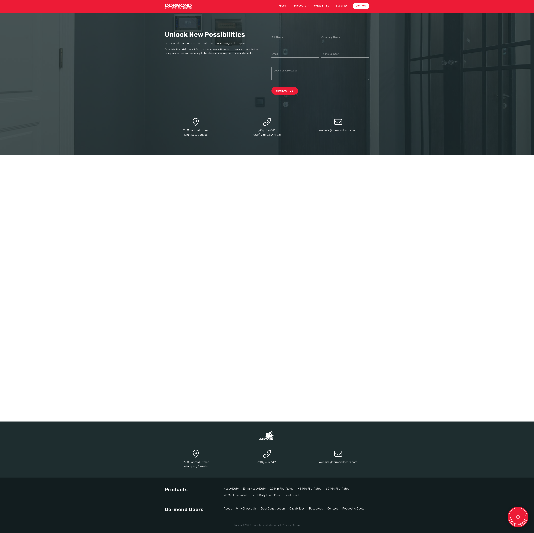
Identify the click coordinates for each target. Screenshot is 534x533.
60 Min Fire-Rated (337, 488)
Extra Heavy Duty (254, 488)
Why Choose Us (246, 508)
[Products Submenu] (308, 6)
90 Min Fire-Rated (235, 495)
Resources (341, 6)
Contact (332, 508)
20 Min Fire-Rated (282, 488)
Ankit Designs (294, 525)
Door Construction (273, 508)
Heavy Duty (231, 488)
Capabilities (321, 6)
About (282, 6)
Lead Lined (292, 495)
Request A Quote (353, 508)
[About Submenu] (288, 6)
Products (300, 6)
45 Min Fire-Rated (309, 488)
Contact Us (284, 90)
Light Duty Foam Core (266, 495)
